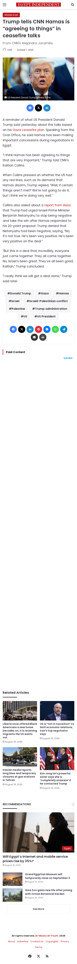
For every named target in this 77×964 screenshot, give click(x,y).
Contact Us (37, 941)
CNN (9, 49)
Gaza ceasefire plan (28, 130)
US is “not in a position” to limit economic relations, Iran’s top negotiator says (57, 729)
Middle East (11, 15)
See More (38, 909)
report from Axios (57, 205)
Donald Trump (20, 293)
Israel (15, 301)
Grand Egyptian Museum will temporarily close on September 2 (47, 876)
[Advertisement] (38, 525)
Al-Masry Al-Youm (46, 935)
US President (46, 316)
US (25, 316)
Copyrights (52, 941)
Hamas (64, 293)
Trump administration (51, 309)
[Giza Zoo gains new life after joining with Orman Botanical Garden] (12, 895)
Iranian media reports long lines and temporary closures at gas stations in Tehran (19, 775)
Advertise (22, 941)
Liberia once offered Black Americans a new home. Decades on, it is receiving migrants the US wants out (20, 730)
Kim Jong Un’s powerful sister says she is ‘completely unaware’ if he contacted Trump (55, 778)
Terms (38, 947)
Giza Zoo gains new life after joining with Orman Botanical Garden (48, 892)
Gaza (45, 293)
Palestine (18, 309)
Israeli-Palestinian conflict (48, 301)
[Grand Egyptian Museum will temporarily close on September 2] (12, 879)
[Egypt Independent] (38, 4)
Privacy (65, 941)
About (11, 941)
